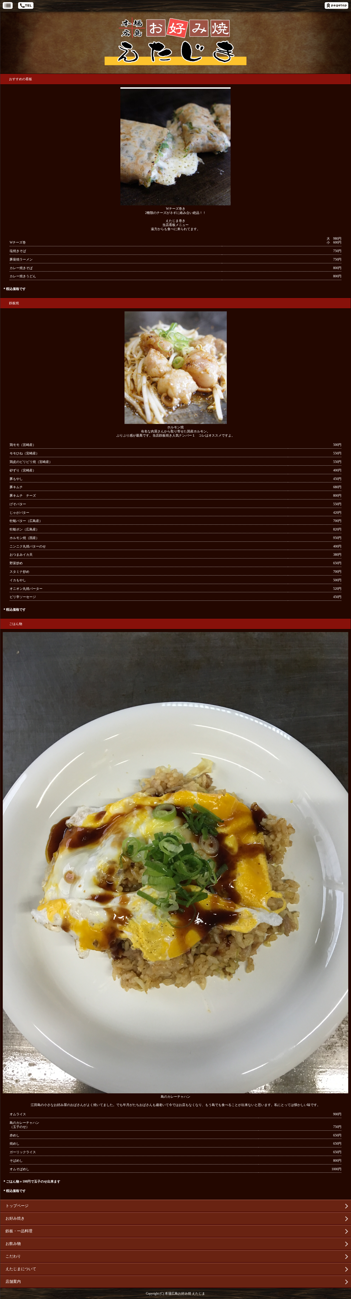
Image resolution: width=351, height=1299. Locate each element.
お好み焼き (15, 1218)
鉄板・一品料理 (18, 1231)
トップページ (17, 1206)
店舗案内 (13, 1282)
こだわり (13, 1256)
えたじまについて (20, 1269)
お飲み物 (13, 1244)
